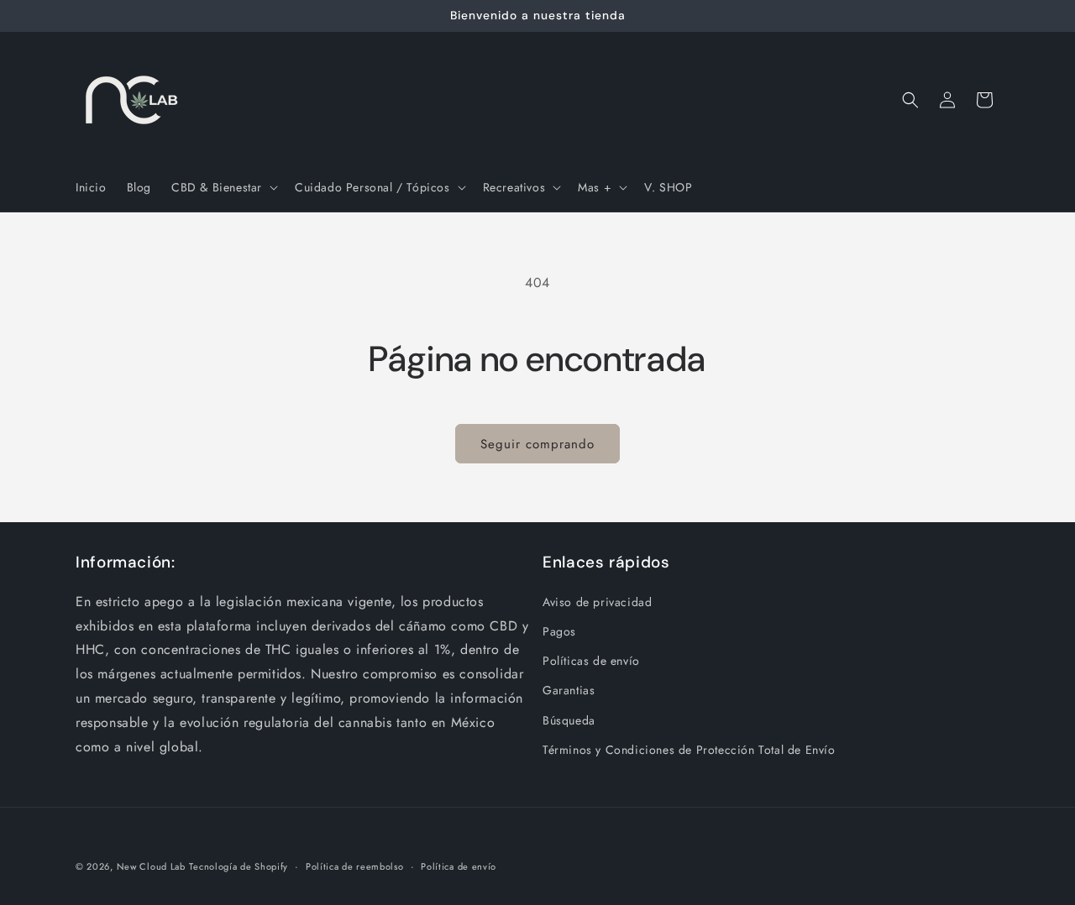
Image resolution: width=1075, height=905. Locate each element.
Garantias (569, 690)
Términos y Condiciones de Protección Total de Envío (689, 749)
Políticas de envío (591, 660)
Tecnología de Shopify (238, 866)
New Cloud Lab (151, 866)
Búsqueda (569, 720)
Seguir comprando (537, 444)
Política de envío (458, 866)
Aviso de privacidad (597, 602)
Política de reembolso (355, 866)
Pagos (559, 631)
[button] (223, 187)
